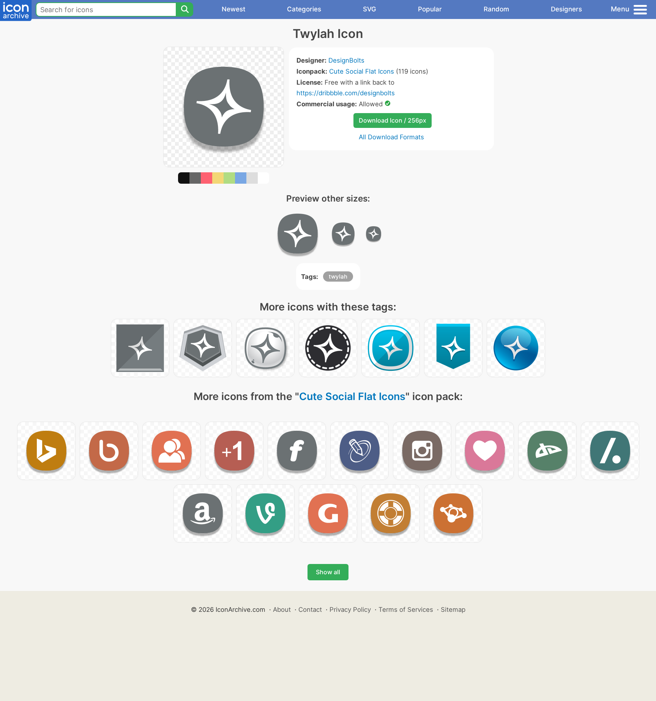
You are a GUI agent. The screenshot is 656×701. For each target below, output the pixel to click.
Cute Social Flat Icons (361, 71)
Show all (328, 572)
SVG (369, 9)
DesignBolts (346, 60)
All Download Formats (391, 137)
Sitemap (453, 609)
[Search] (184, 9)
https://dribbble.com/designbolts (345, 93)
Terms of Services (405, 609)
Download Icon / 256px (392, 120)
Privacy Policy (350, 609)
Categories (304, 9)
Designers (566, 9)
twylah (338, 276)
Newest (233, 9)
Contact (310, 609)
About (282, 609)
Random (496, 9)
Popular (430, 9)
